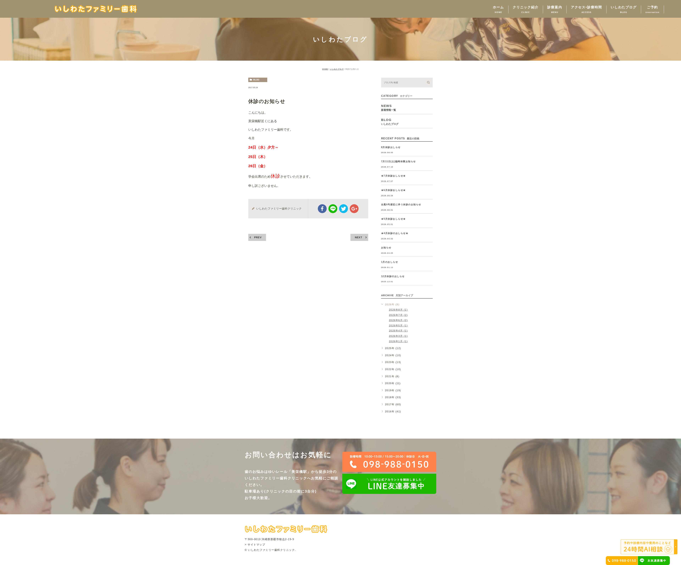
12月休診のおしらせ (393, 276)
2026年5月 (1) (398, 325)
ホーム (498, 9)
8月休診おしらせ (391, 147)
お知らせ (386, 247)
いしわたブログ (624, 9)
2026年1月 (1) (398, 341)
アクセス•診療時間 (586, 9)
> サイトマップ (255, 544)
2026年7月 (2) (398, 315)
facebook (322, 208)
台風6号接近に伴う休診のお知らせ (401, 204)
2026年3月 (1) (398, 336)
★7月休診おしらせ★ (393, 175)
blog (256, 80)
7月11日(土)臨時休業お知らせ (398, 161)
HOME (325, 69)
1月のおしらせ (389, 262)
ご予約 (652, 9)
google (354, 208)
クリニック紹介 (526, 9)
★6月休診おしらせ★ (393, 190)
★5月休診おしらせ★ (393, 219)
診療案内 (554, 9)
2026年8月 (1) (398, 309)
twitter (343, 208)
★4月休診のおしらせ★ (394, 233)
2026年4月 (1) (398, 330)
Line (332, 208)
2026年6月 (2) (398, 320)
